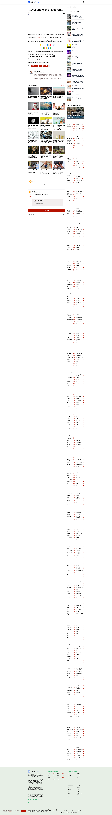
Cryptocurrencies (70, 243)
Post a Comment (46, 210)
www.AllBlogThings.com (32, 809)
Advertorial (71, 147)
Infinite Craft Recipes (80, 682)
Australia (80, 331)
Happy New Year (80, 587)
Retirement (71, 353)
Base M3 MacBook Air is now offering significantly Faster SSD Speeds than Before (78, 53)
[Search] (83, 2)
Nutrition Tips (71, 690)
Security (80, 221)
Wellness (80, 377)
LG (71, 589)
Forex (71, 565)
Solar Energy (71, 372)
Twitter (80, 337)
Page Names (80, 489)
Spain (80, 698)
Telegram (71, 444)
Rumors (80, 295)
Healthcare (71, 175)
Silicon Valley (71, 550)
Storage (71, 383)
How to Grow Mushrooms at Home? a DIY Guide (59, 156)
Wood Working (71, 658)
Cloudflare (80, 609)
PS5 (80, 625)
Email (71, 387)
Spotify (71, 477)
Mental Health (80, 261)
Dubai (80, 267)
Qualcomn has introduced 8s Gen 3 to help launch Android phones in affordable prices (78, 76)
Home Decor (71, 223)
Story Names (80, 477)
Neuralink (71, 625)
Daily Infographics (34, 6)
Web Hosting (80, 383)
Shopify (71, 462)
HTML (71, 679)
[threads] (41, 799)
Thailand (80, 327)
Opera (71, 741)
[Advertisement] (46, 24)
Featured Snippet (71, 723)
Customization (71, 450)
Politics (80, 300)
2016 (80, 481)
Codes (71, 171)
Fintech (80, 247)
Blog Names (80, 132)
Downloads (80, 396)
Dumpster (80, 535)
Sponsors (80, 701)
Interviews (71, 525)
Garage (71, 420)
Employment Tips (70, 250)
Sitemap (68, 812)
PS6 (71, 744)
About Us (61, 809)
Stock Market (80, 353)
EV (71, 342)
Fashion (71, 156)
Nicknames (80, 593)
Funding (80, 149)
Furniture (80, 372)
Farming (80, 450)
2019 (80, 706)
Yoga (71, 426)
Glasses (71, 500)
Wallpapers (71, 656)
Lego (71, 485)
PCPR (80, 741)
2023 (71, 335)
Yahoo (80, 658)
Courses (80, 406)
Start (80, 171)
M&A (71, 337)
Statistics (80, 284)
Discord (71, 535)
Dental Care (71, 221)
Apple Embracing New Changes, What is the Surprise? (76, 23)
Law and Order (80, 151)
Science (80, 252)
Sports (71, 240)
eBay (71, 574)
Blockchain (71, 406)
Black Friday (80, 512)
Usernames (80, 444)
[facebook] (28, 799)
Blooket (71, 561)
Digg (80, 721)
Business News (80, 154)
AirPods (71, 576)
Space (80, 387)
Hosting (80, 398)
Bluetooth (80, 578)
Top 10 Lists (71, 227)
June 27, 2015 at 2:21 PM (36, 182)
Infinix (80, 731)
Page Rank (71, 627)
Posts (71, 491)
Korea (80, 641)
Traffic (71, 347)
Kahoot (71, 685)
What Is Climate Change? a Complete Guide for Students (59, 141)
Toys (80, 479)
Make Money (71, 188)
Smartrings (80, 696)
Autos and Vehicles (71, 141)
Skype (71, 696)
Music (80, 242)
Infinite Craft (71, 681)
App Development (70, 275)
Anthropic (71, 533)
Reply (30, 186)
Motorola (71, 623)
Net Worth (71, 300)
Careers (61, 810)
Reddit (80, 491)
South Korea (71, 698)
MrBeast (71, 737)
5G (71, 662)
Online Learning (71, 370)
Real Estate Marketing (70, 292)
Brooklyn (71, 668)
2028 (80, 708)
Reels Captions (71, 694)
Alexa (80, 495)
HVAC (80, 452)
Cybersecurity (71, 204)
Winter (80, 531)
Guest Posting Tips (80, 469)
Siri (80, 753)
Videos (80, 359)
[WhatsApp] (44, 66)
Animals (71, 267)
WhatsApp (71, 200)
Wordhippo (80, 704)
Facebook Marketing (70, 540)
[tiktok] (30, 799)
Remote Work (71, 284)
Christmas (71, 381)
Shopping (71, 359)
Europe (80, 537)
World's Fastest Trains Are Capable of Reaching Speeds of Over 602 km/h (46, 141)
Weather (71, 495)
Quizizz (71, 749)
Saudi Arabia (80, 442)
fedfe (33, 181)
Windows (71, 367)
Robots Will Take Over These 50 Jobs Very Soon (45, 156)
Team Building (80, 319)
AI (80, 140)
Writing (71, 218)
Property (80, 204)
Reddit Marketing (80, 749)
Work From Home (70, 289)
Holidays (80, 440)
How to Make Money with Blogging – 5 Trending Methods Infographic (59, 127)
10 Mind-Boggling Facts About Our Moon (33, 126)
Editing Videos (80, 317)
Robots (71, 400)
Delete (71, 396)
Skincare (71, 457)
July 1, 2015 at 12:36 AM (40, 201)
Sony (71, 654)
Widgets (80, 446)
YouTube (71, 229)
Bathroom (80, 404)
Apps (80, 196)
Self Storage (80, 459)
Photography (71, 377)
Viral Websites (71, 552)
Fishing (80, 675)
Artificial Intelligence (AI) (80, 168)
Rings (71, 404)
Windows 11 (80, 656)
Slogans (71, 652)
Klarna (80, 618)
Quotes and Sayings (71, 211)
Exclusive (71, 361)
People (71, 167)
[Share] (63, 13)
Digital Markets (80, 671)
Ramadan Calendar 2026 (71, 598)
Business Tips (71, 138)
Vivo (80, 390)
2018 (71, 706)
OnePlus (80, 430)
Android (71, 198)
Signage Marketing (80, 505)
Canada (80, 379)
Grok (80, 500)
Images (71, 282)
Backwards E (71, 716)
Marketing (71, 173)
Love (80, 428)
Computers (71, 265)
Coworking (80, 581)
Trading (80, 412)
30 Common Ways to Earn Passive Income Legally (45, 171)
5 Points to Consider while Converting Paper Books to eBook (77, 35)
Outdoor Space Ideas (80, 375)
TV (71, 433)
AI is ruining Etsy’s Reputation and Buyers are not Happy (77, 58)
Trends (80, 365)
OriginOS (71, 646)
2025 (80, 349)
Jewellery (80, 274)
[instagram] (38, 799)
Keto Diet (71, 618)
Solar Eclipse (80, 652)
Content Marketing (80, 208)
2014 (51, 786)
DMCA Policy (73, 810)
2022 (71, 708)
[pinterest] (28, 802)
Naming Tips (80, 527)
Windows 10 (71, 761)
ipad (80, 633)
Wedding (71, 349)
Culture (80, 718)
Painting (71, 546)
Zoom (80, 603)
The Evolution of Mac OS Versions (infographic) (33, 97)
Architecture (71, 557)
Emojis (71, 585)
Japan (71, 502)
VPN (80, 424)
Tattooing (71, 572)
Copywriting (71, 516)
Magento (80, 591)
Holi (71, 731)
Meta (71, 263)
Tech (48, 2)
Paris (71, 746)
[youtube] (36, 799)
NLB (71, 527)
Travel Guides (71, 149)
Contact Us (72, 809)
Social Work (80, 601)
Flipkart (71, 725)
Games (80, 156)
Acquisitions (71, 302)
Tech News (71, 130)
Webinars (80, 759)
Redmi (80, 416)
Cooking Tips (71, 581)
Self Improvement (80, 307)
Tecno (71, 631)
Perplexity (71, 692)
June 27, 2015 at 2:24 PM (36, 192)
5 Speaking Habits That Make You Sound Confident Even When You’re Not (33, 156)
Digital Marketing (70, 159)
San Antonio (80, 751)
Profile (80, 361)
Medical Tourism (71, 687)
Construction (80, 280)
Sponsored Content (70, 701)
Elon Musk (71, 333)
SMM (71, 650)
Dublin (80, 611)
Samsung (80, 263)
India (80, 161)
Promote (80, 304)
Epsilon (80, 585)
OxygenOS (80, 595)
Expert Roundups (80, 613)
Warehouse (71, 392)
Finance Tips (80, 165)
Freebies (80, 539)
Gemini (71, 452)
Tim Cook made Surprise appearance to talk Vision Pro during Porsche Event (78, 17)
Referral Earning (80, 570)
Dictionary (71, 721)
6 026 (71, 710)
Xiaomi (80, 259)
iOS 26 (80, 555)
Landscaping (80, 502)
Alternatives (80, 367)
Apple (80, 163)
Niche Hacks (80, 737)
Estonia (71, 673)
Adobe (71, 607)
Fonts (80, 563)
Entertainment (80, 158)
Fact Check (80, 466)
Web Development (71, 194)
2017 (71, 660)
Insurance (80, 225)
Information (71, 126)
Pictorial (80, 692)
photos (71, 418)
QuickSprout (39, 37)
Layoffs (80, 182)
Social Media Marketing (80, 237)
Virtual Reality (80, 757)
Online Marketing (80, 188)
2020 (51, 779)
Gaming (80, 145)
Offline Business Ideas (80, 543)
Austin (80, 662)
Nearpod (80, 623)
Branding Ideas (71, 339)
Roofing (71, 435)
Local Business (71, 591)
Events (71, 233)
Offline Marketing (70, 307)
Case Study (80, 448)
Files (71, 675)
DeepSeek (71, 519)
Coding (80, 288)
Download (80, 583)
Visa (80, 347)
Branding (71, 261)
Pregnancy (80, 455)
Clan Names (71, 671)
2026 (71, 161)
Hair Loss (80, 420)
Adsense (80, 510)
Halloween (71, 587)
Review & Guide (80, 357)
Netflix (71, 442)
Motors (80, 735)
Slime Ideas (71, 629)
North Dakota (71, 739)
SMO (80, 650)
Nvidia (80, 414)
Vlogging (71, 446)
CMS (71, 637)
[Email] (46, 66)
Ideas (80, 335)
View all (62, 85)
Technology (80, 128)
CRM (71, 414)
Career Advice (71, 216)
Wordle (80, 761)
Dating (71, 583)
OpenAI (80, 249)
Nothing (71, 644)
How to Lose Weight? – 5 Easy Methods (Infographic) (46, 127)
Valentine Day (71, 510)
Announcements (71, 712)
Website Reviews (71, 481)
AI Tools (71, 231)
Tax (80, 363)
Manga (80, 685)
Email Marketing (71, 357)
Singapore (80, 344)
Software (71, 151)
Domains (71, 466)
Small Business (80, 229)
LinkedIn (71, 475)
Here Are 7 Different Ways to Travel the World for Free (45, 112)
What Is (71, 185)
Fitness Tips (71, 236)
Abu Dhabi (80, 710)
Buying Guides (71, 304)
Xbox (71, 555)
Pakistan (80, 282)
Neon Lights (71, 529)
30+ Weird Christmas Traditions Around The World (33, 112)
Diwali (71, 611)
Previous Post (31, 214)
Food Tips (80, 223)
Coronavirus (80, 355)
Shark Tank (80, 694)
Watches (80, 291)
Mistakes (80, 525)
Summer (71, 424)
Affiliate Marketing (70, 438)
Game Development (80, 498)
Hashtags (80, 679)
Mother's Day (71, 593)
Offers (80, 529)
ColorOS (71, 639)
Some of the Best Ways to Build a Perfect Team (33, 170)
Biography (71, 247)
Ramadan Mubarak (70, 460)
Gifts (80, 286)
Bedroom (80, 457)
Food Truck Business (80, 520)
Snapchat (71, 327)
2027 (80, 574)
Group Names (71, 428)
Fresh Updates (74, 812)
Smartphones (80, 147)
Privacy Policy (62, 812)
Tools (64, 2)
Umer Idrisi (40, 200)
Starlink (80, 629)
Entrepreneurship (70, 183)
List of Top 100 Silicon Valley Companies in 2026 (58, 97)
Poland (71, 648)
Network (80, 408)
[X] (40, 66)
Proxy (80, 402)
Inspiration (80, 522)
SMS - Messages (71, 504)
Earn (80, 216)
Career (80, 200)
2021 (80, 660)
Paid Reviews (71, 331)
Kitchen (80, 333)
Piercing (80, 646)
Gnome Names (71, 729)
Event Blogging (80, 639)
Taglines (80, 755)
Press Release (71, 272)
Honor (80, 381)
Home (29, 6)
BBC (80, 714)
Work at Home (80, 321)
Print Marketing (71, 412)
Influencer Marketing (71, 409)
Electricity (71, 323)
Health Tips (80, 193)
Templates (71, 464)
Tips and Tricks (71, 321)
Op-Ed (80, 422)
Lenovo (71, 621)
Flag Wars (80, 723)
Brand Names (80, 533)
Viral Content (80, 312)
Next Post (62, 214)
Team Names (80, 572)
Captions (80, 637)
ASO (71, 635)
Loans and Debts (70, 296)
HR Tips (71, 225)
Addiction (80, 418)
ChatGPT (71, 252)
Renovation (71, 601)
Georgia (80, 727)
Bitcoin (71, 448)
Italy (80, 483)
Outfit (71, 278)
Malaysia (71, 570)
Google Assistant (71, 641)
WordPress (80, 400)
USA (80, 178)
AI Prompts (80, 605)
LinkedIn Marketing (80, 486)
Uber (80, 631)
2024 (80, 257)
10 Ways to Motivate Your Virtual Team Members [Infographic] (58, 171)
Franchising (71, 677)
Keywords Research (80, 568)
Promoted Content (71, 135)
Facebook (80, 254)
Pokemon (71, 531)
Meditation (71, 735)
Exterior (71, 616)
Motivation (71, 430)
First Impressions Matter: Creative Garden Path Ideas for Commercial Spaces (77, 64)
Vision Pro (71, 759)
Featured (71, 124)
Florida (80, 725)
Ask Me (80, 310)
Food (71, 191)
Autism (80, 576)
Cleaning (80, 385)
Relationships (80, 218)
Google (44, 62)
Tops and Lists (80, 180)
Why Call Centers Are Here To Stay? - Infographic (58, 112)
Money (71, 163)
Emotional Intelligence (71, 614)
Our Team (78, 809)
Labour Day (71, 733)
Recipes (80, 597)
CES (71, 402)
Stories (80, 435)
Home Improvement (80, 135)
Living (71, 286)
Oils (80, 739)
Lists (71, 178)
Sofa (71, 508)
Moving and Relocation (70, 270)
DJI (71, 563)
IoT (71, 567)
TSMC (71, 755)
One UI (80, 690)
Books (80, 392)
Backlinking (80, 437)
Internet (71, 207)
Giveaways (80, 677)
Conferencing (80, 394)
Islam (80, 329)
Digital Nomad (80, 464)
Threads (80, 550)
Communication (80, 240)
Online (80, 644)
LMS (80, 589)
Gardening (71, 468)
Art (80, 607)
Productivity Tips (80, 370)
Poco (71, 548)
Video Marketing (70, 315)
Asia (71, 714)
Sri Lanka (71, 603)
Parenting (71, 245)
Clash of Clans (71, 718)
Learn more (10, 811)
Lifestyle (71, 132)
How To (80, 126)
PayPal (80, 627)
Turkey (80, 654)
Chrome (71, 483)
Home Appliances (70, 473)
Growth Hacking (80, 176)
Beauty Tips (80, 231)
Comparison (80, 561)
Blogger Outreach (80, 665)
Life (59, 2)
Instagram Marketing (80, 324)
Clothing (71, 394)
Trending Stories (80, 234)
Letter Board (80, 733)
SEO (47, 62)
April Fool (80, 712)
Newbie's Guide (80, 191)
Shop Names (71, 493)
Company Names (80, 340)
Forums (71, 727)
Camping (80, 514)
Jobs (80, 227)
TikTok (80, 278)
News (69, 2)
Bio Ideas (80, 716)
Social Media (71, 143)
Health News (80, 302)
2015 (60, 784)
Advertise (67, 809)
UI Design (80, 493)
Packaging (80, 433)
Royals (71, 751)
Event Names (80, 673)
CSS (71, 609)
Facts (71, 440)
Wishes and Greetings (80, 553)
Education (71, 145)
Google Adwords (80, 729)
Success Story (71, 479)
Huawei (80, 565)
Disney (71, 497)
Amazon (80, 298)
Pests (80, 546)
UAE (71, 298)
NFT (80, 475)
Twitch (71, 704)
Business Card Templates (80, 669)
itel (71, 764)
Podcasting (80, 548)
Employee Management (80, 211)
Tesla (80, 508)
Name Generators (80, 688)
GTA (71, 542)
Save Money (80, 272)
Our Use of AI (66, 810)
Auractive (80, 635)
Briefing (71, 385)
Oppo (71, 344)
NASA (71, 489)
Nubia (71, 595)
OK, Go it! (23, 811)
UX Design (71, 390)
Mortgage (71, 455)
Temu (71, 757)
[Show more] (49, 66)
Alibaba (71, 512)
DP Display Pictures (80, 517)
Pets (80, 269)
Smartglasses (80, 462)
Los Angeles (80, 621)
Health (80, 138)
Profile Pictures (80, 648)
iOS (71, 257)
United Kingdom (71, 254)
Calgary (71, 514)
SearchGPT (71, 753)
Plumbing (71, 416)
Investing (80, 213)
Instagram (71, 259)
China (71, 280)
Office (80, 351)
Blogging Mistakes (80, 558)
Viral (71, 329)
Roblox (80, 198)
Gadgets (80, 143)
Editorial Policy (80, 810)
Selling (71, 363)
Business (54, 2)
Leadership (71, 422)
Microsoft (71, 312)
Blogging (71, 196)
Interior (80, 265)
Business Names (71, 317)
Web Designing (80, 202)
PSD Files (80, 744)
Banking (71, 355)
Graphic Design (71, 319)
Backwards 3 (71, 578)
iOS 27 (71, 633)
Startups (71, 180)
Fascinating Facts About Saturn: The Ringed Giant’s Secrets (46, 97)
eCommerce (71, 202)
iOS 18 (71, 605)
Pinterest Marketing (80, 747)
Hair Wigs (71, 522)
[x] (33, 799)
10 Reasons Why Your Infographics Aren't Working (32, 141)
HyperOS (80, 472)
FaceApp (80, 616)
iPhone (80, 185)
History (80, 342)
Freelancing (71, 351)
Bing (71, 664)
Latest (42, 2)
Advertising (80, 245)
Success (71, 310)
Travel (71, 154)
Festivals (71, 398)
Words (80, 314)
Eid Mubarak (71, 537)
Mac (71, 374)
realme (80, 426)
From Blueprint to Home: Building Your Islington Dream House (77, 70)
